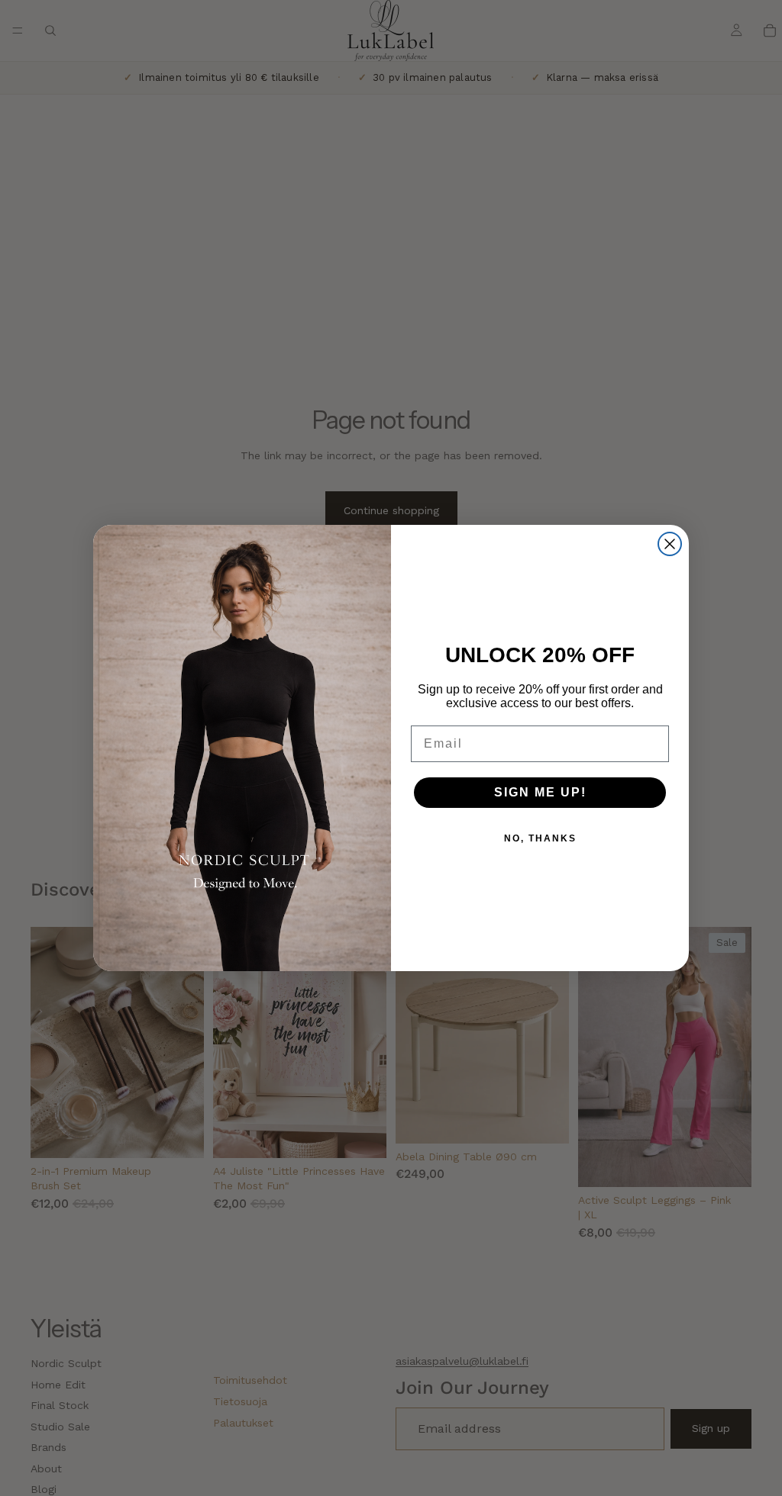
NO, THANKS (540, 838)
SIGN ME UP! (540, 792)
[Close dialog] (669, 543)
